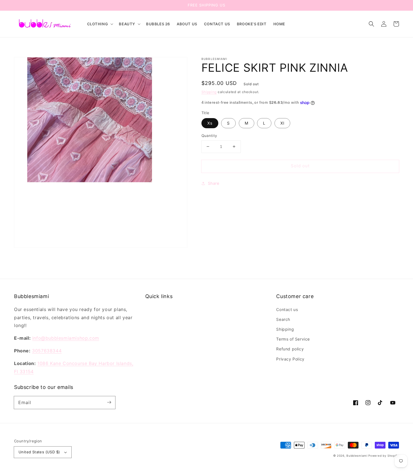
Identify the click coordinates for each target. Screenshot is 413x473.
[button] (100, 24)
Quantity (209, 135)
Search (283, 319)
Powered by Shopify (383, 455)
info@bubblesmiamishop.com (65, 338)
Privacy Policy (290, 359)
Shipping (209, 92)
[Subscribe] (109, 402)
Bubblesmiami (357, 455)
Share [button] (213, 183)
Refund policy (290, 348)
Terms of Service (293, 339)
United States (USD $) (39, 452)
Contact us (287, 309)
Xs (209, 123)
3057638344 (47, 350)
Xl (282, 123)
